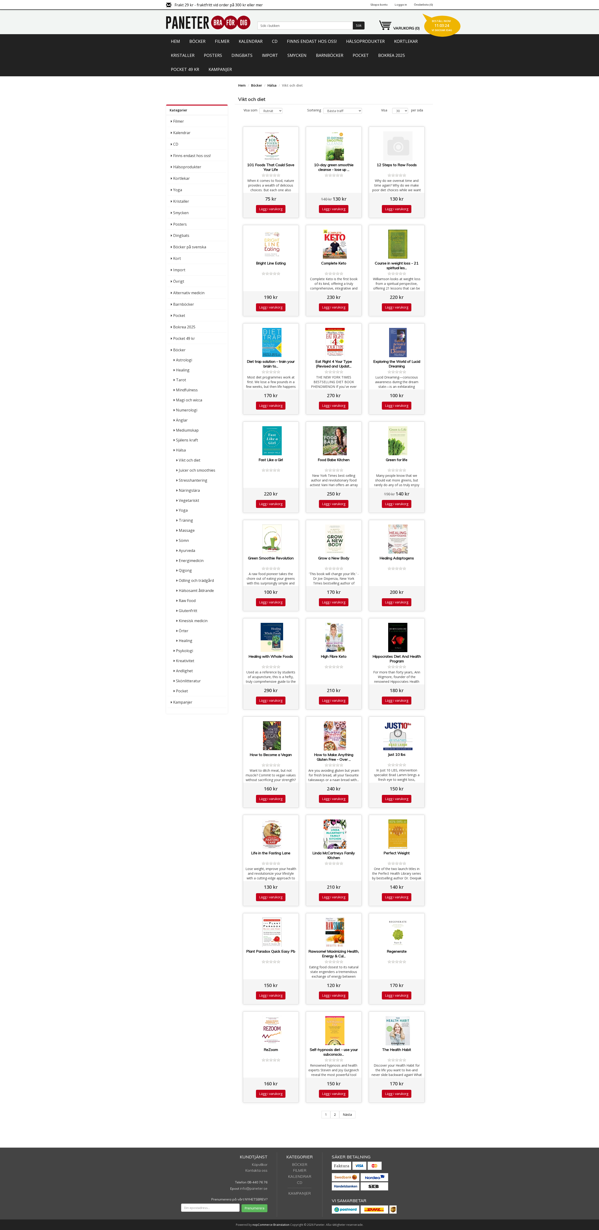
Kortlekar (406, 41)
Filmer (222, 41)
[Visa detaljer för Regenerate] (398, 932)
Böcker (197, 41)
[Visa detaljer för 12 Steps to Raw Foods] (398, 146)
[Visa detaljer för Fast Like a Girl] (272, 440)
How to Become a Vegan (271, 754)
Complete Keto (333, 263)
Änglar (182, 420)
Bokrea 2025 (391, 55)
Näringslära (189, 490)
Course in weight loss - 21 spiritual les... (397, 265)
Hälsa (181, 450)
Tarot (181, 379)
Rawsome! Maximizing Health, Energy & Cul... (333, 953)
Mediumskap (187, 430)
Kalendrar (251, 41)
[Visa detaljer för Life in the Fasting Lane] (272, 834)
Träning (186, 520)
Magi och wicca (189, 400)
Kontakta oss (256, 1170)
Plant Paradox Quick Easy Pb (270, 951)
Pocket (361, 55)
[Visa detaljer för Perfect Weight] (398, 834)
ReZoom (271, 1049)
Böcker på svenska (189, 247)
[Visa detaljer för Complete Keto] (335, 244)
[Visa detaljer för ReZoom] (272, 1030)
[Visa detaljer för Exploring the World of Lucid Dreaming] (398, 342)
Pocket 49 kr (185, 69)
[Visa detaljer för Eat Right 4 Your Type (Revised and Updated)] (335, 342)
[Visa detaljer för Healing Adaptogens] (398, 539)
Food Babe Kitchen (334, 459)
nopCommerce (262, 1225)
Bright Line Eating (271, 263)
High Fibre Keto (334, 656)
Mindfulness (187, 390)
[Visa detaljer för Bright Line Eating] (272, 244)
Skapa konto (379, 4)
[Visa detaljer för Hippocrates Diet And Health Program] (398, 637)
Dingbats (241, 55)
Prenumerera (254, 1208)
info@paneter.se (253, 1188)
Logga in (401, 4)
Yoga (177, 189)
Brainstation (281, 1225)
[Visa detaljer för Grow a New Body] (335, 539)
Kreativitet (185, 660)
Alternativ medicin (189, 292)
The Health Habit (396, 1049)
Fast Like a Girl (271, 459)
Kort (177, 258)
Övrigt (178, 281)
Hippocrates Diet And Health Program (397, 658)
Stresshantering (193, 480)
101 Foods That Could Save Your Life (270, 167)
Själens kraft (187, 440)
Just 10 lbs (396, 754)
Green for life (396, 459)
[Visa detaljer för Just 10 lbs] (398, 735)
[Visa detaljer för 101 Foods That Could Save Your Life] (272, 146)
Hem (175, 41)
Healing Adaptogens (397, 558)
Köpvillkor (259, 1164)
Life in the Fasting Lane (270, 853)
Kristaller (182, 55)
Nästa (347, 1114)
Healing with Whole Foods (270, 656)
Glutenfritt (188, 610)
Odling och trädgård (196, 580)
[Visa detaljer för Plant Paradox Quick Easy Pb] (272, 932)
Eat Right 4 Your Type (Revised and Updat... (333, 363)
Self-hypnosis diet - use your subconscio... (334, 1052)
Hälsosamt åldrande (196, 590)
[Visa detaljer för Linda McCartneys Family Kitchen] (335, 834)
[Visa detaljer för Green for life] (398, 440)
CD (275, 41)
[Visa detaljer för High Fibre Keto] (335, 637)
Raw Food (187, 600)
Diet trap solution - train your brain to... (271, 363)
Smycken (297, 55)
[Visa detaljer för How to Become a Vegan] (272, 735)
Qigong (185, 570)
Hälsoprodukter (365, 41)
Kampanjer (220, 69)
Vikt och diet (189, 460)
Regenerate (397, 951)
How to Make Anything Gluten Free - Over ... (333, 757)
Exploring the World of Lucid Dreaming (396, 363)
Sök (359, 25)
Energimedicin (191, 560)
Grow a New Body (333, 558)
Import (270, 55)
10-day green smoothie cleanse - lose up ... (334, 167)
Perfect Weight (397, 853)
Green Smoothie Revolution (271, 558)
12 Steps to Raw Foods (397, 164)
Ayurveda (187, 550)
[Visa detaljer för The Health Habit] (398, 1030)
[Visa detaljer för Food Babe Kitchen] (335, 440)
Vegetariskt (189, 500)
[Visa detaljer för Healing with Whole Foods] (272, 637)
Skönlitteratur (188, 680)
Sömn (184, 540)
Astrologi (184, 360)
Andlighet (184, 670)
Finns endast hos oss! (312, 41)
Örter (183, 630)
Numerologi (186, 410)
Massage (187, 530)
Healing (183, 370)
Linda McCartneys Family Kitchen (333, 855)
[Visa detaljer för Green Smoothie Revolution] (272, 539)
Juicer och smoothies (197, 470)
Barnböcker (329, 55)
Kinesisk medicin (193, 620)
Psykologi (184, 650)
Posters (213, 55)
